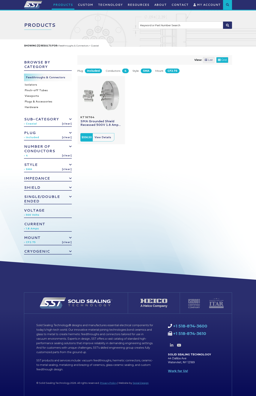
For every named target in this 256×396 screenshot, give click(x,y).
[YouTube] (179, 345)
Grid (224, 60)
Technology (110, 5)
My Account (208, 5)
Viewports (32, 96)
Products (63, 5)
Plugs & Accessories (38, 101)
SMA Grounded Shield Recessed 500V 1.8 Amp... (100, 123)
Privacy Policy (108, 382)
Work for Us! (178, 371)
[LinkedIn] (171, 345)
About (160, 5)
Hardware (31, 107)
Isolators (31, 85)
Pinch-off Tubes (36, 90)
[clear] (67, 123)
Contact (180, 5)
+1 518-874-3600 (190, 326)
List (210, 60)
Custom (85, 5)
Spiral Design (141, 382)
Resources (138, 5)
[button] (227, 4)
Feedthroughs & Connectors (45, 77)
